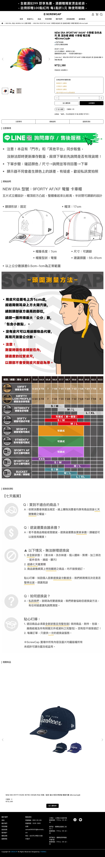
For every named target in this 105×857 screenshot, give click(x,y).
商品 (39, 19)
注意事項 (18, 122)
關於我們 (59, 19)
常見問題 (48, 19)
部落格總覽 (70, 19)
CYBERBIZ (43, 852)
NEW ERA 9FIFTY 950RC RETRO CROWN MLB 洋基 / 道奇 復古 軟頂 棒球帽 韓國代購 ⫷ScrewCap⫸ (43, 795)
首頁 (21, 19)
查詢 (3, 820)
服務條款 (4, 839)
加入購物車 (66, 103)
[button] (49, 59)
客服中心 (30, 19)
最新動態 (82, 19)
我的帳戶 (4, 833)
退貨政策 (4, 829)
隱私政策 (4, 836)
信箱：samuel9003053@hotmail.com (34, 830)
